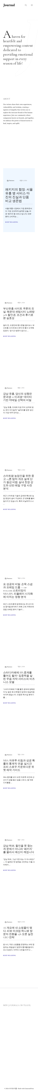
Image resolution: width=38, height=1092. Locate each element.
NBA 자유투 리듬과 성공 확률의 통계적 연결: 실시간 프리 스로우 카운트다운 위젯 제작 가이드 (19, 765)
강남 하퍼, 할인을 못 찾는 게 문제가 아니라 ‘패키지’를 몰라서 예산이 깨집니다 (18, 849)
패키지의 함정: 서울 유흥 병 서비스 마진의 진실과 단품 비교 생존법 (19, 195)
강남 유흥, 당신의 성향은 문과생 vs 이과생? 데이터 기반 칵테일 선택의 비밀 (17, 397)
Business (11, 181)
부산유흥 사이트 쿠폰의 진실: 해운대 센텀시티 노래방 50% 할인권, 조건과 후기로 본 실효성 (19, 313)
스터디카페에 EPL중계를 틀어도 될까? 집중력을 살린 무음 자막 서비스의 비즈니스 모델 (19, 677)
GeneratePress (29, 1089)
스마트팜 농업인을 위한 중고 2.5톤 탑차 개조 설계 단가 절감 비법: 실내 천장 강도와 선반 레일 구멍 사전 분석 (18, 482)
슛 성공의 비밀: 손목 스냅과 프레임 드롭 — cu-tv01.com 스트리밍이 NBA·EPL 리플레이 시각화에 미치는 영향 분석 (18, 591)
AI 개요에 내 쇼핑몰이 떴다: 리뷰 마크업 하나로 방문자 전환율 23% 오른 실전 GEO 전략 (18, 932)
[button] (26, 5)
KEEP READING (11, 222)
